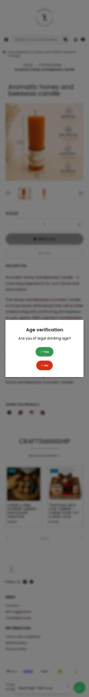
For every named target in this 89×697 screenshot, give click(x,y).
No (46, 365)
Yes (46, 352)
